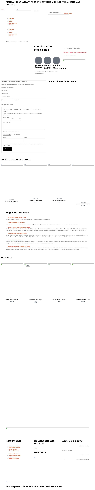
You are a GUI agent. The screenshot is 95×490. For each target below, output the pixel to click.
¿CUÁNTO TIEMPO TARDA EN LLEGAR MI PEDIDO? (19, 227)
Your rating (6, 117)
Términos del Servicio (14, 450)
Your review (6, 122)
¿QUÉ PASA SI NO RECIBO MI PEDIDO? (16, 222)
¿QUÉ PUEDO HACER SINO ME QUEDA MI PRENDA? (19, 246)
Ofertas (10, 21)
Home (7, 41)
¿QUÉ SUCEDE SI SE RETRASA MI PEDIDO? (17, 233)
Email (25, 137)
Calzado (11, 20)
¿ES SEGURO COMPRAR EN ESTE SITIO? (17, 217)
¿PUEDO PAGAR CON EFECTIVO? (15, 240)
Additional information (14, 81)
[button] (55, 10)
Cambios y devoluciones (14, 447)
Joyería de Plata (13, 23)
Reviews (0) (24, 81)
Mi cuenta (11, 24)
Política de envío (13, 449)
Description (4, 81)
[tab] (4, 81)
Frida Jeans (11, 18)
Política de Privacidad (14, 446)
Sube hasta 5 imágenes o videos (11, 131)
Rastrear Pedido (68, 13)
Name (4, 137)
